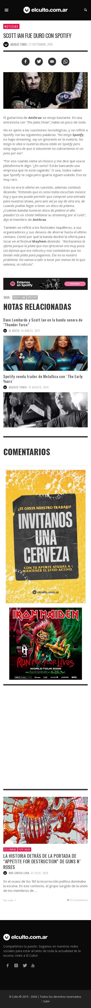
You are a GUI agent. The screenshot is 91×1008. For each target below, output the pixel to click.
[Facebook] (7, 965)
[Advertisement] (45, 737)
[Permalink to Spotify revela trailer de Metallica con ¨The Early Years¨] (45, 409)
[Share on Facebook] (26, 62)
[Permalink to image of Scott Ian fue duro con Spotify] (45, 90)
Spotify (32, 297)
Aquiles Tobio (18, 387)
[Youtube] (33, 965)
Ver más (8, 900)
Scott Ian (19, 297)
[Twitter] (24, 965)
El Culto (14, 330)
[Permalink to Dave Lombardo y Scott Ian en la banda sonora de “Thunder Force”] (45, 353)
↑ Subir (45, 1001)
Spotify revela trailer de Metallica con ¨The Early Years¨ (43, 379)
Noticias (11, 26)
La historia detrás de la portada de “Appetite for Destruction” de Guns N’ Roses (42, 861)
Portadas (24, 849)
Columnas (10, 849)
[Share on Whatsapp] (65, 62)
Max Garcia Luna (19, 873)
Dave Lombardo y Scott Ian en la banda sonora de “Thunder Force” (43, 322)
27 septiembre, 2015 (41, 44)
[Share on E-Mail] (52, 62)
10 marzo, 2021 (30, 330)
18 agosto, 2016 (38, 387)
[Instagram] (16, 965)
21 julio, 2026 (39, 873)
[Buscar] (6, 10)
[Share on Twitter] (39, 62)
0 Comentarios (79, 900)
